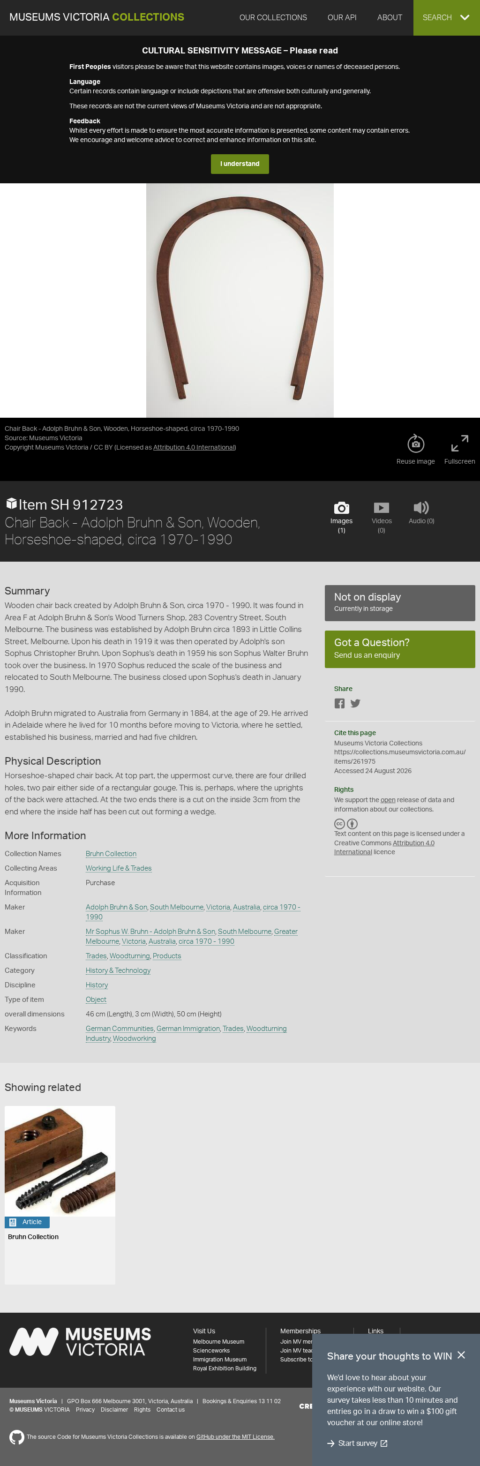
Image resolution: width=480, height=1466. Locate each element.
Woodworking (134, 1038)
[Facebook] (339, 705)
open (388, 800)
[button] (446, 18)
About (389, 18)
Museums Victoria (96, 18)
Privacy (85, 1410)
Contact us (171, 1410)
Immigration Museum (220, 1359)
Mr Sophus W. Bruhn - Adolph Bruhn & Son (150, 931)
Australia (246, 907)
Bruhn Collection (111, 853)
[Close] (461, 1357)
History (97, 985)
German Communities (120, 1028)
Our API (342, 18)
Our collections (273, 18)
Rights (142, 1410)
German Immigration (188, 1028)
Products (167, 956)
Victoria (218, 907)
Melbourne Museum (218, 1342)
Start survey (357, 1443)
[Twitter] (355, 705)
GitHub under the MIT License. (235, 1437)
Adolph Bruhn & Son (116, 907)
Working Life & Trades (119, 868)
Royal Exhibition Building (224, 1368)
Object (96, 999)
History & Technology (118, 970)
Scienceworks (211, 1350)
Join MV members (303, 1342)
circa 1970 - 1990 (206, 941)
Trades (96, 956)
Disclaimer (114, 1410)
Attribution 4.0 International (193, 447)
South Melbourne (176, 907)
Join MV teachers (302, 1350)
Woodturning (130, 956)
